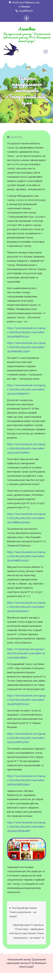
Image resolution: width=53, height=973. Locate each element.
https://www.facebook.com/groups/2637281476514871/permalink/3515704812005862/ (26, 448)
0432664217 (26, 10)
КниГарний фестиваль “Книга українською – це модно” (23, 912)
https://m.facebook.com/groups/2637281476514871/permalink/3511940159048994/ (26, 653)
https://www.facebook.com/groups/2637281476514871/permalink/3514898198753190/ (26, 347)
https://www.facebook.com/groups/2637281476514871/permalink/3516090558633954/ (26, 780)
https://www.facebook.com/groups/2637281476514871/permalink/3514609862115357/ (26, 556)
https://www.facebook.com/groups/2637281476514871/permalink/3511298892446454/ (26, 518)
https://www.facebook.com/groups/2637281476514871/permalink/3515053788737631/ (26, 738)
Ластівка (26, 28)
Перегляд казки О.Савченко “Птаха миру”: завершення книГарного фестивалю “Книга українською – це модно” (26, 931)
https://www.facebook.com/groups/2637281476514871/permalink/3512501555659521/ (26, 606)
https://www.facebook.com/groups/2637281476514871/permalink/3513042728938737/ (26, 389)
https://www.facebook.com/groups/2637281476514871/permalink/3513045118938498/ (26, 826)
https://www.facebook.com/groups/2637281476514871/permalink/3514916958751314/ (26, 332)
